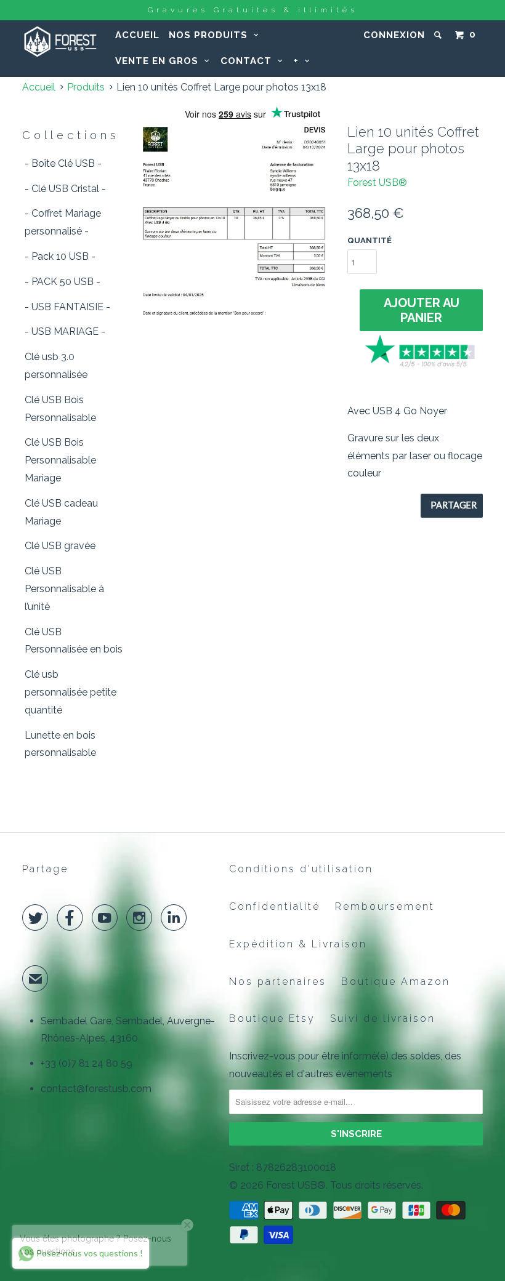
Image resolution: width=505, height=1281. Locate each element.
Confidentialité (274, 906)
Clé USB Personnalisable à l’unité (64, 588)
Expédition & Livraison (298, 944)
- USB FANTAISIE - (67, 307)
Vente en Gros (159, 60)
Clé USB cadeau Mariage (61, 512)
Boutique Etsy (272, 1018)
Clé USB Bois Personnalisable (60, 409)
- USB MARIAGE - (65, 331)
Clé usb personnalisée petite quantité (70, 692)
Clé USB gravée (60, 546)
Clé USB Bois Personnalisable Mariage (60, 460)
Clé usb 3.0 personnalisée (56, 365)
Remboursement (385, 906)
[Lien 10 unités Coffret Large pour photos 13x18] (237, 229)
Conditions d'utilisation (301, 869)
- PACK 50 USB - (62, 281)
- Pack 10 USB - (60, 256)
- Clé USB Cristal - (65, 189)
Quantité (369, 240)
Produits (86, 87)
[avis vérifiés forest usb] (421, 365)
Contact (249, 60)
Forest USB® (377, 182)
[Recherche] (439, 35)
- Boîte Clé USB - (63, 163)
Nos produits (211, 35)
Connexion (394, 35)
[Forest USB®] (60, 41)
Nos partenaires (277, 981)
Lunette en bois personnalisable (60, 744)
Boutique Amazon (395, 981)
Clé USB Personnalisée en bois (74, 641)
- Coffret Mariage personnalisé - (63, 222)
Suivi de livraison (382, 1018)
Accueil (137, 35)
